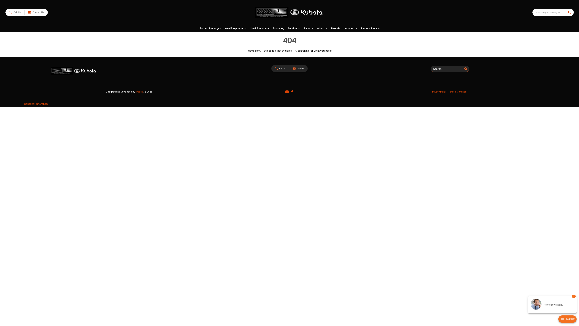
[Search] (465, 68)
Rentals (335, 28)
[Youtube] (287, 91)
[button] (15, 12)
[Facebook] (292, 91)
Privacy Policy (439, 91)
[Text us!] (567, 319)
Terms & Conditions (458, 91)
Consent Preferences (36, 103)
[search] (570, 12)
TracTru (139, 91)
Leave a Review (370, 28)
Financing (278, 28)
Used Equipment (259, 28)
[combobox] (553, 12)
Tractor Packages (210, 28)
